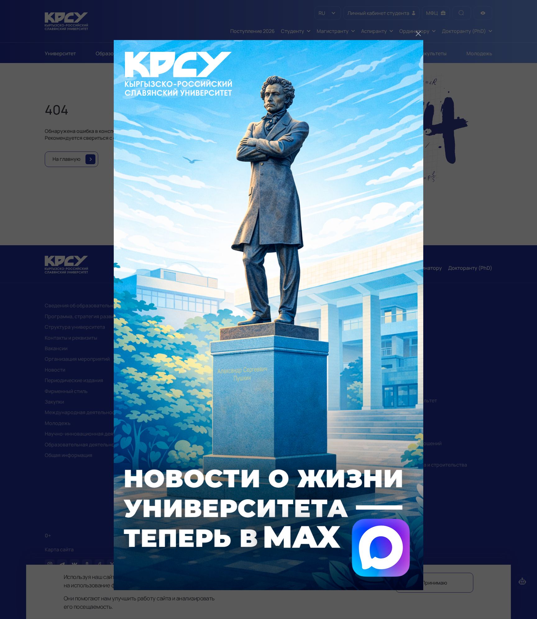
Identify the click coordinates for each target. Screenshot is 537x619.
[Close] (418, 33)
